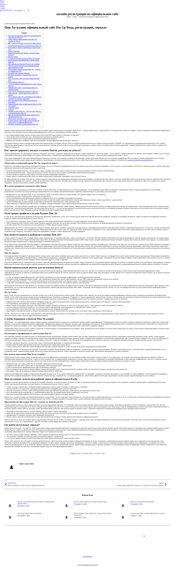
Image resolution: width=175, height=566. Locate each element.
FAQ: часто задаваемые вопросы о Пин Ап (23, 91)
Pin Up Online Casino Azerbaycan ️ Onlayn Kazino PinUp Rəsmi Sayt (93, 514)
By (87, 453)
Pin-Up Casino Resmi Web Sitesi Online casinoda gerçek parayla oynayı (36, 502)
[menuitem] (2, 1)
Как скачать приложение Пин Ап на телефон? (24, 64)
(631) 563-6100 (87, 556)
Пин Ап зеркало (13, 51)
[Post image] (10, 505)
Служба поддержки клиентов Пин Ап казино (24, 58)
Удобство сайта (13, 108)
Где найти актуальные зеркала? (19, 73)
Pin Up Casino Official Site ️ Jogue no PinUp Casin (90, 502)
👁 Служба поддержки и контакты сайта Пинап (24, 43)
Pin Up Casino (13, 57)
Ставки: (11, 109)
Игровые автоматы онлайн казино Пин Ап (23, 124)
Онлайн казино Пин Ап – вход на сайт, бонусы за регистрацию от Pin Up (24, 112)
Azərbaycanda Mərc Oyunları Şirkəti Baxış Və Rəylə (148, 513)
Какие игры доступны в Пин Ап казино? (22, 119)
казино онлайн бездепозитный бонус (140, 160)
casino (79, 453)
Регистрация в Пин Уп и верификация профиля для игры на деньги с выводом (24, 98)
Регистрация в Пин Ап (16, 82)
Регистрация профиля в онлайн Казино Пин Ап (24, 46)
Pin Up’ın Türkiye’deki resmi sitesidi (142, 502)
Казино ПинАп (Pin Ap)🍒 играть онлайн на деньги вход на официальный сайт (23, 121)
